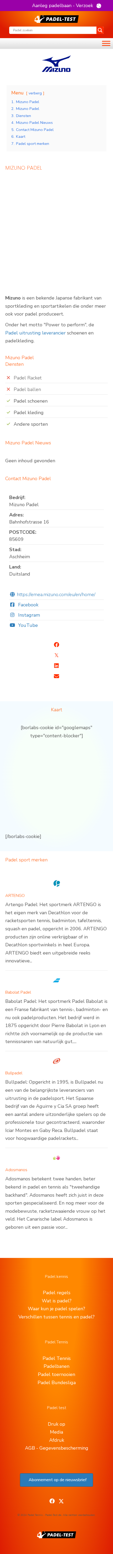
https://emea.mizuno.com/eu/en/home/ (56, 594)
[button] (66, 5)
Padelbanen (56, 1366)
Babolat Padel (18, 992)
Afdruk (56, 1440)
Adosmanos (16, 1170)
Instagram (28, 615)
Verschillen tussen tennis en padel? (56, 1317)
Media (56, 1432)
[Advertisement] (56, 235)
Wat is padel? (56, 1301)
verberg (35, 93)
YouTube (27, 625)
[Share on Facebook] (56, 645)
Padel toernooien (56, 1374)
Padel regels (56, 1292)
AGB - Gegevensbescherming (56, 1448)
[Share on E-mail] (56, 676)
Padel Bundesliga (57, 1382)
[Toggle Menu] (106, 43)
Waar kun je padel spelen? (56, 1309)
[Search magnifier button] (100, 30)
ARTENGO (15, 895)
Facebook (27, 605)
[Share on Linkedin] (56, 666)
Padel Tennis (57, 1358)
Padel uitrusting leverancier (35, 333)
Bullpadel (13, 1073)
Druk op (56, 1424)
